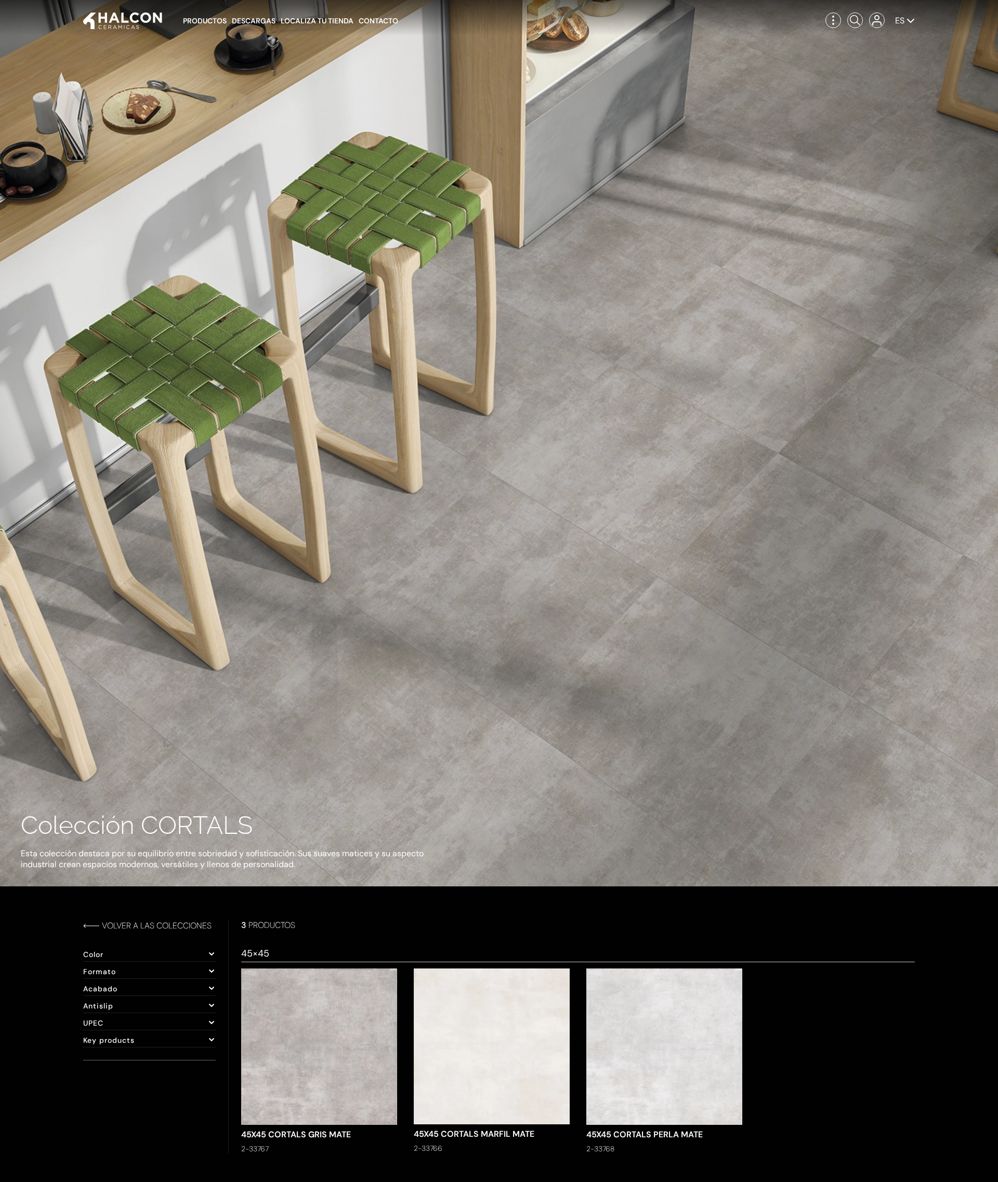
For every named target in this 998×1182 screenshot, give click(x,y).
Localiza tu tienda (317, 20)
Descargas (253, 20)
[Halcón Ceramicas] (122, 20)
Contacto (378, 20)
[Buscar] (855, 20)
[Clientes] (877, 20)
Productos (205, 20)
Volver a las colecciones (157, 925)
